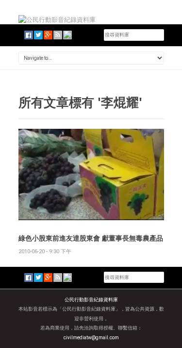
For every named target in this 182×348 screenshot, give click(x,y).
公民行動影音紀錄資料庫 (91, 299)
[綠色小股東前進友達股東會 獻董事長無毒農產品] (91, 173)
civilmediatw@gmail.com (91, 337)
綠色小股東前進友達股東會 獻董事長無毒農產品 (90, 238)
